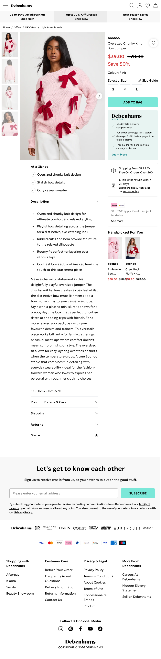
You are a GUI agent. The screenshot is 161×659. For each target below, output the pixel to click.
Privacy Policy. (23, 512)
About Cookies (95, 582)
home (6, 27)
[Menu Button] (5, 5)
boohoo (114, 38)
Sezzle (11, 587)
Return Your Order (58, 570)
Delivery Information (60, 587)
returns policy (131, 191)
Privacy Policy (93, 570)
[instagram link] (61, 628)
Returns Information (60, 593)
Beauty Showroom (20, 593)
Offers (17, 27)
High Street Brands (51, 27)
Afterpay (12, 574)
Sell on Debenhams (136, 596)
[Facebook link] (80, 628)
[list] (62, 96)
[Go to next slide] (99, 96)
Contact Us (53, 600)
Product (90, 606)
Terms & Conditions (98, 576)
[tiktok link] (100, 628)
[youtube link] (90, 628)
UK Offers (31, 27)
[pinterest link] (70, 628)
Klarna (11, 581)
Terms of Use (93, 589)
